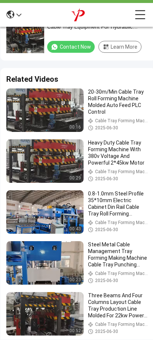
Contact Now (75, 47)
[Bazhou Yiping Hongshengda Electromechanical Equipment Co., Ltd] (78, 15)
